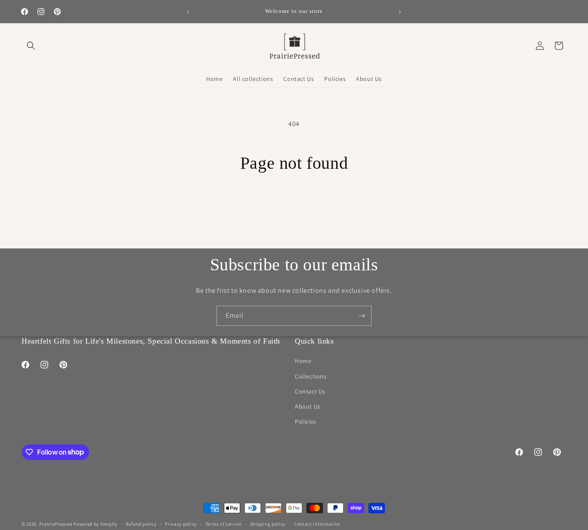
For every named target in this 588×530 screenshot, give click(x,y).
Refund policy (141, 524)
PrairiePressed (55, 524)
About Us (308, 406)
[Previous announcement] (188, 11)
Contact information (317, 524)
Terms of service (223, 524)
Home (303, 361)
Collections (311, 376)
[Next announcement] (399, 11)
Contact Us (310, 391)
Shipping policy (268, 524)
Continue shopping (294, 206)
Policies (305, 421)
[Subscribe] (361, 316)
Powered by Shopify (95, 524)
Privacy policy (181, 524)
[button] (31, 45)
